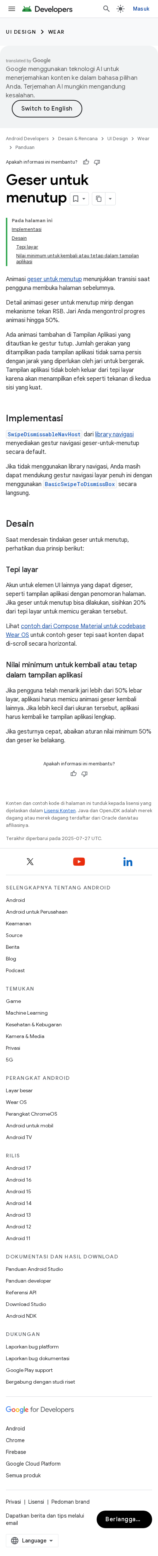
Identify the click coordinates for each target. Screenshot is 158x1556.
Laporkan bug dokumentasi (37, 1358)
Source (14, 935)
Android (15, 900)
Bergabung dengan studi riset (40, 1381)
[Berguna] (85, 162)
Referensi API (21, 1292)
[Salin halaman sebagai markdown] (98, 199)
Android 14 (19, 1203)
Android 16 (19, 1179)
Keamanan (18, 923)
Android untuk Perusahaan (37, 911)
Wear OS (16, 1102)
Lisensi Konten (60, 810)
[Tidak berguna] (97, 162)
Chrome (15, 1440)
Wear (56, 32)
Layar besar (19, 1090)
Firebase (16, 1452)
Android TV (19, 1137)
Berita (12, 947)
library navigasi (114, 434)
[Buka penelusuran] (106, 8)
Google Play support (29, 1370)
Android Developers (27, 138)
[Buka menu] (11, 9)
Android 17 (18, 1168)
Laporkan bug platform (32, 1346)
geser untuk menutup (54, 279)
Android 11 (18, 1238)
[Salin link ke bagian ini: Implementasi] (70, 419)
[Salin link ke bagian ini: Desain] (41, 524)
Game (13, 1001)
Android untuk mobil (29, 1125)
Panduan (25, 147)
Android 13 (18, 1215)
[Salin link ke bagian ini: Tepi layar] (45, 570)
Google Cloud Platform (33, 1463)
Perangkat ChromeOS (31, 1114)
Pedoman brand (70, 1502)
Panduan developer (28, 1280)
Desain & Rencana (78, 138)
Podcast (15, 970)
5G (9, 1059)
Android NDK (21, 1316)
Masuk (141, 8)
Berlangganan (125, 1519)
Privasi (13, 1048)
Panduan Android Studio (34, 1269)
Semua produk (23, 1475)
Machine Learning (27, 1013)
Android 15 (18, 1191)
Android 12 (18, 1226)
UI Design (21, 32)
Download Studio (26, 1304)
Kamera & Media (25, 1036)
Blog (11, 958)
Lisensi (36, 1502)
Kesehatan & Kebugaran (34, 1024)
